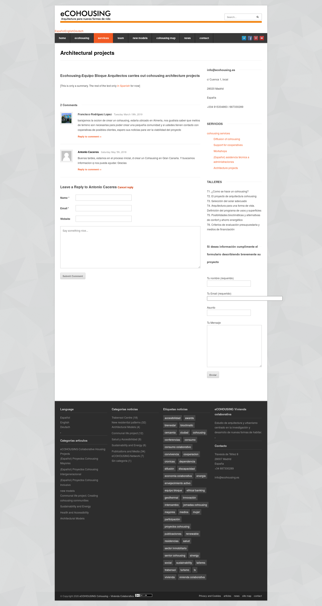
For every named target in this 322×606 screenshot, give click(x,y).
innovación (189, 497)
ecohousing (82, 38)
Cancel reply (125, 187)
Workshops (220, 151)
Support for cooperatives (228, 145)
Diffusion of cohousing (227, 139)
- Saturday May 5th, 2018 (112, 152)
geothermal (171, 497)
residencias (172, 541)
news (187, 38)
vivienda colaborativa (192, 577)
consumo (190, 439)
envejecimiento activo (178, 483)
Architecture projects (226, 168)
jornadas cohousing (195, 504)
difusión (169, 468)
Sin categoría (119, 460)
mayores (170, 512)
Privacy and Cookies (210, 595)
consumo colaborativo (178, 447)
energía (201, 476)
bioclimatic (186, 425)
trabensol (170, 570)
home (62, 38)
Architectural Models (72, 518)
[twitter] (244, 38)
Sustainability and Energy (75, 506)
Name (64, 198)
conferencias (172, 439)
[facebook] (250, 38)
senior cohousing (175, 555)
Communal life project (125, 433)
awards (189, 418)
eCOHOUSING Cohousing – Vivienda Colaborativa (107, 596)
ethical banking (196, 490)
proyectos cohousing (177, 526)
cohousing (199, 432)
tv (195, 570)
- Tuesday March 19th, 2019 (127, 114)
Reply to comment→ (89, 136)
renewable (192, 533)
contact (204, 38)
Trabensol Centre (122, 417)
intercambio (172, 504)
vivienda (170, 577)
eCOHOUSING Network (126, 456)
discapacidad (187, 468)
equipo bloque (173, 490)
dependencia (187, 461)
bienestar (170, 425)
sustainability (184, 562)
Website (65, 219)
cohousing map (165, 38)
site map (246, 595)
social (168, 562)
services (103, 38)
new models (140, 38)
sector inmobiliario (176, 548)
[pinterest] (256, 38)
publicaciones (173, 533)
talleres (200, 562)
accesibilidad (172, 418)
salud (186, 541)
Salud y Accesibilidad (124, 439)
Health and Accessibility (74, 512)
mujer (196, 512)
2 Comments (68, 105)
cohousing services (218, 133)
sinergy (194, 555)
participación (172, 519)
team (121, 38)
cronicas (170, 461)
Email (64, 208)
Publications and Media (126, 451)
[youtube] (262, 38)
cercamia (170, 432)
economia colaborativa (178, 476)
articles (227, 595)
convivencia (172, 454)
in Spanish (123, 85)
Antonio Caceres (88, 152)
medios (184, 512)
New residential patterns (126, 422)
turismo (184, 570)
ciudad (184, 432)
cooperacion (191, 454)
